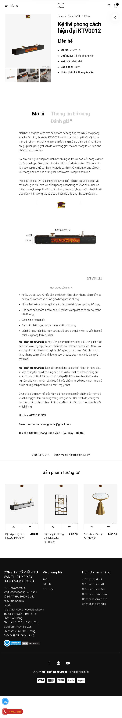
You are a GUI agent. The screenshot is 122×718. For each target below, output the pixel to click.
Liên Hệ (47, 584)
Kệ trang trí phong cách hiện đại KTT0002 (54, 538)
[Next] (44, 41)
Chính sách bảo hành (93, 589)
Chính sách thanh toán (94, 594)
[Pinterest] (58, 663)
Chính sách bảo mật (93, 584)
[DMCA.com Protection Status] (31, 643)
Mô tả (38, 114)
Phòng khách (74, 16)
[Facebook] (49, 663)
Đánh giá (61, 121)
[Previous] (11, 41)
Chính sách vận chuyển (94, 598)
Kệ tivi (87, 16)
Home (61, 16)
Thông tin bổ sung (70, 114)
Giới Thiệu (48, 589)
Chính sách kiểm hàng (94, 603)
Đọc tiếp (30, 527)
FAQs (46, 579)
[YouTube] (68, 663)
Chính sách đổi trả (92, 579)
